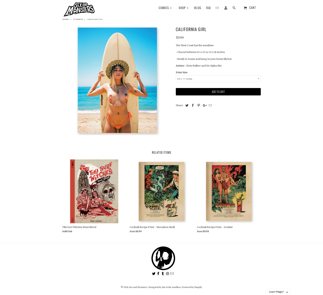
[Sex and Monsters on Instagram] (168, 273)
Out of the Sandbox (171, 287)
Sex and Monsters (138, 287)
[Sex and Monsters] (79, 9)
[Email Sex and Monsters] (172, 273)
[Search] (234, 8)
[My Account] (226, 8)
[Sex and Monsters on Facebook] (159, 273)
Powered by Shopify (192, 287)
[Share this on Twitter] (186, 105)
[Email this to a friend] (209, 105)
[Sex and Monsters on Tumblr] (163, 273)
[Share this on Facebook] (192, 105)
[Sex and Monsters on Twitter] (154, 273)
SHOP (184, 8)
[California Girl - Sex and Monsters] (117, 80)
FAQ (208, 8)
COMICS (165, 8)
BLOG (197, 8)
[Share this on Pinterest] (198, 105)
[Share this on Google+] (204, 105)
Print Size (182, 72)
